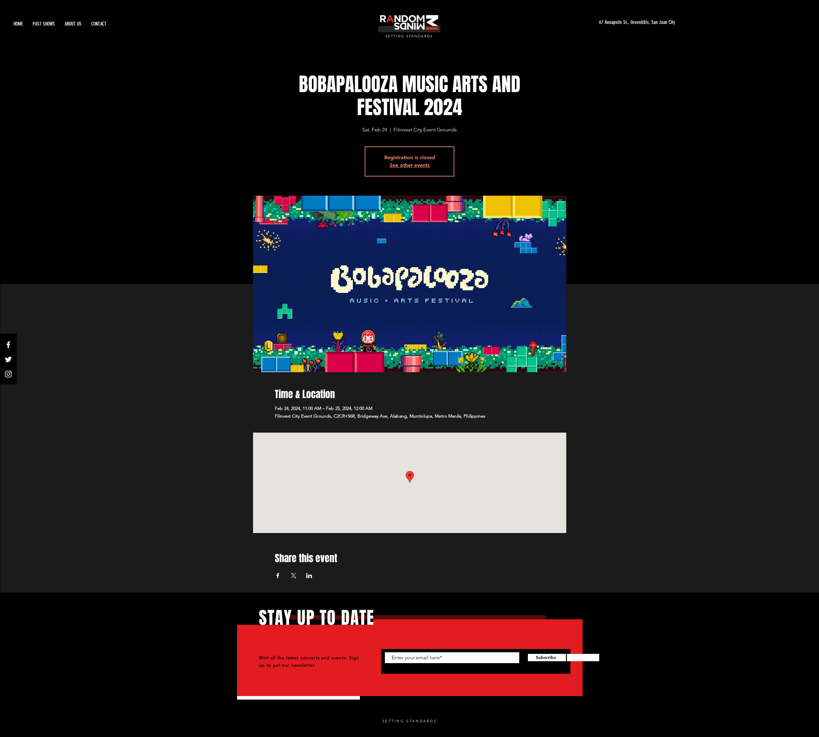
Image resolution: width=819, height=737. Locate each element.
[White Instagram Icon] (8, 374)
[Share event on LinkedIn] (309, 575)
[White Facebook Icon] (8, 344)
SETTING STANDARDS (409, 36)
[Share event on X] (293, 575)
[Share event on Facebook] (278, 575)
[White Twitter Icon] (8, 359)
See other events (410, 165)
